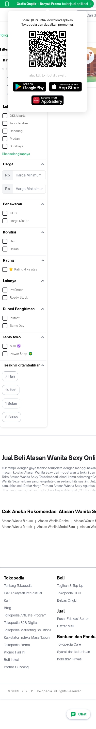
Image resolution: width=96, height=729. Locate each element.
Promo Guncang (16, 667)
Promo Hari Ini (14, 652)
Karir (7, 600)
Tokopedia (8, 35)
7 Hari (10, 376)
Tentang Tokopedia (18, 586)
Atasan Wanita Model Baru (56, 527)
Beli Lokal (11, 660)
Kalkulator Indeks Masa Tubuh (27, 637)
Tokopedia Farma (17, 645)
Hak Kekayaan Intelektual (23, 593)
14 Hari (10, 390)
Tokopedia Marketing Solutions (27, 630)
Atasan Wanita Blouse (17, 521)
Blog (7, 608)
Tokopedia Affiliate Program (25, 615)
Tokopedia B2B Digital (21, 623)
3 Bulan (11, 417)
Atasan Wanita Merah (17, 527)
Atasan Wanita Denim (53, 521)
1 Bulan (11, 403)
